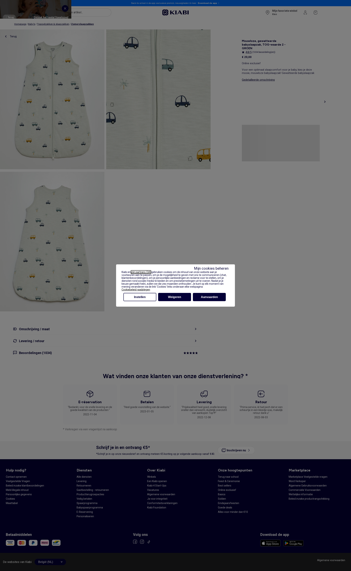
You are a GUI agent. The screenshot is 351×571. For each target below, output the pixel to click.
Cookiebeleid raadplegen (136, 289)
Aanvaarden (209, 297)
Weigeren (174, 297)
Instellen (140, 297)
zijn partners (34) (141, 272)
